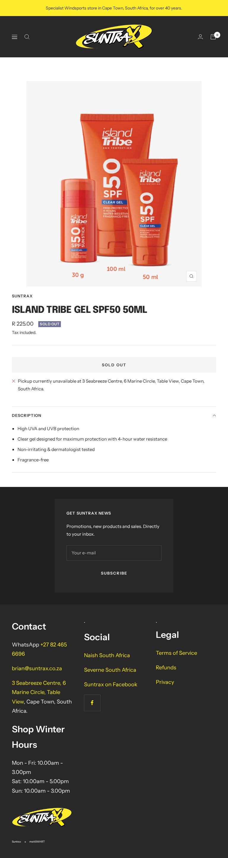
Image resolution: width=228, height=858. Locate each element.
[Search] (27, 37)
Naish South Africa (107, 655)
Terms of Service (176, 653)
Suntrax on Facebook (110, 684)
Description (26, 415)
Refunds (166, 667)
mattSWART (37, 841)
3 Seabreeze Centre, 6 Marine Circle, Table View (39, 692)
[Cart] (213, 37)
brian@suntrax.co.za (37, 668)
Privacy (165, 682)
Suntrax (22, 296)
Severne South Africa (110, 670)
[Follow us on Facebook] (92, 703)
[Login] (200, 36)
